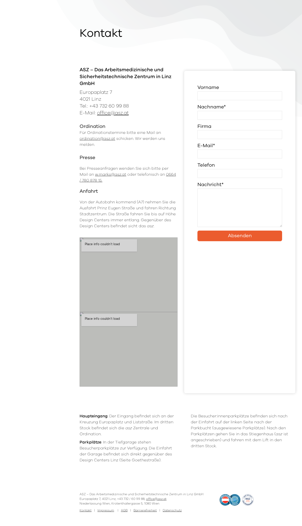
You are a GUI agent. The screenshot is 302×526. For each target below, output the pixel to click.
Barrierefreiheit (145, 510)
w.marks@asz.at (110, 174)
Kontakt (86, 510)
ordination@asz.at (97, 138)
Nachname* (211, 107)
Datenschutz (172, 510)
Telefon (206, 165)
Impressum (105, 510)
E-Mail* (206, 145)
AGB (124, 510)
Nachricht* (210, 184)
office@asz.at (113, 113)
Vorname (208, 87)
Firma (204, 126)
